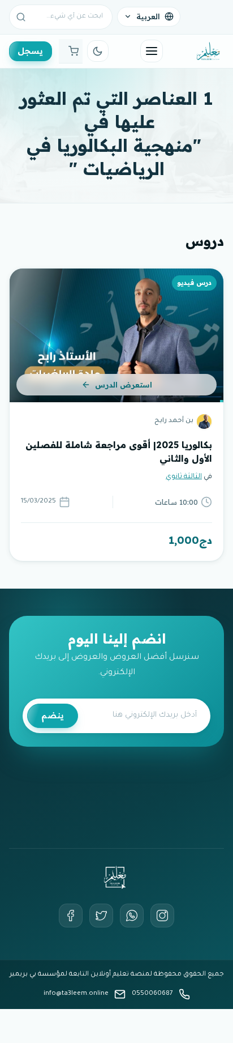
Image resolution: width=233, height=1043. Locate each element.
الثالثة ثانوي (184, 477)
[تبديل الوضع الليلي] (98, 51)
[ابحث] (21, 17)
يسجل (30, 50)
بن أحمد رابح (173, 421)
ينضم (52, 715)
